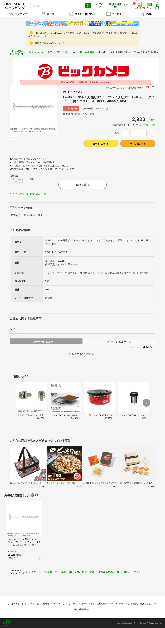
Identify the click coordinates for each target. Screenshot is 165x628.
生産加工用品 (105, 571)
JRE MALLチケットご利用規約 (124, 603)
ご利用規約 (102, 603)
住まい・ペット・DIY (41, 52)
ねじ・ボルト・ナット (129, 571)
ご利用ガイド (13, 603)
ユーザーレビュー (46, 341)
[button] (146, 403)
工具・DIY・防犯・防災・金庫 (77, 571)
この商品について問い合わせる (127, 87)
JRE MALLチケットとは (84, 603)
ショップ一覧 (28, 603)
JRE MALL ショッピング (17, 52)
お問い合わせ (43, 603)
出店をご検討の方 (148, 603)
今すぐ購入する (138, 143)
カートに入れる (101, 143)
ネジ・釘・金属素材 (84, 52)
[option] (34, 109)
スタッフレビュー (119, 341)
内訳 (153, 125)
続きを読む (82, 184)
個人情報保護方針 (82, 609)
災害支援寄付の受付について (49, 43)
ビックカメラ (50, 571)
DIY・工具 (62, 52)
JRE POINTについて (61, 603)
